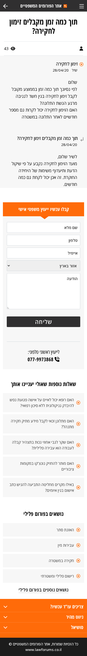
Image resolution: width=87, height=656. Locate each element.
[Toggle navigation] (81, 5)
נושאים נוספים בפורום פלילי (43, 590)
